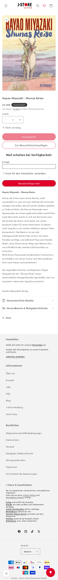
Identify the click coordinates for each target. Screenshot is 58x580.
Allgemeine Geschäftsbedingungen (24, 433)
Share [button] (8, 317)
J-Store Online (24, 578)
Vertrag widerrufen (15, 460)
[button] (6, 5)
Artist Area (11, 414)
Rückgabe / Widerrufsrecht (19, 453)
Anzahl (5, 114)
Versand (16, 109)
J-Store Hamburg (14, 407)
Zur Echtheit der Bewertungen (21, 473)
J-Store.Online (29, 495)
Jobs (8, 387)
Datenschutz (12, 439)
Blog (8, 400)
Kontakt (10, 380)
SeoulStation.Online (15, 497)
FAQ (8, 393)
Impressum (11, 467)
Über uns (10, 373)
